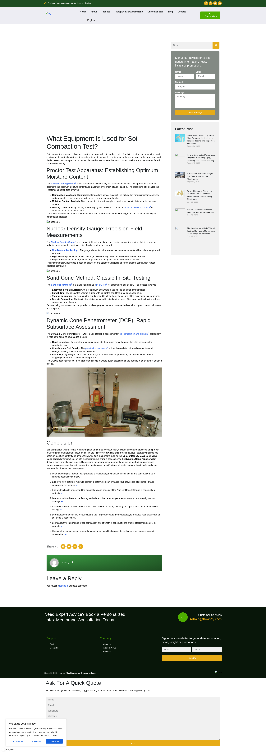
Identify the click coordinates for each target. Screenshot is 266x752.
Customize (18, 741)
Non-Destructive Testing (65, 250)
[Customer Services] (183, 617)
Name (178, 72)
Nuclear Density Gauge (63, 242)
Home (83, 12)
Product (106, 12)
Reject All (36, 741)
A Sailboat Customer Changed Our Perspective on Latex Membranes (200, 176)
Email (198, 72)
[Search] (216, 45)
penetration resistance (96, 348)
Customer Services (210, 614)
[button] (63, 546)
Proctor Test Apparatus (63, 183)
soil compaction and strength (134, 334)
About (94, 12)
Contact (182, 12)
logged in (63, 586)
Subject (179, 82)
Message (179, 92)
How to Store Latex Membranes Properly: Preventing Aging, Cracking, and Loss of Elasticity (201, 157)
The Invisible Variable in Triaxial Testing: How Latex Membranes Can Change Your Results (201, 231)
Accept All (54, 741)
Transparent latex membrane (128, 12)
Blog (170, 12)
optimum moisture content (137, 207)
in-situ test (101, 285)
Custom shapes (155, 12)
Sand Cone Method (61, 285)
